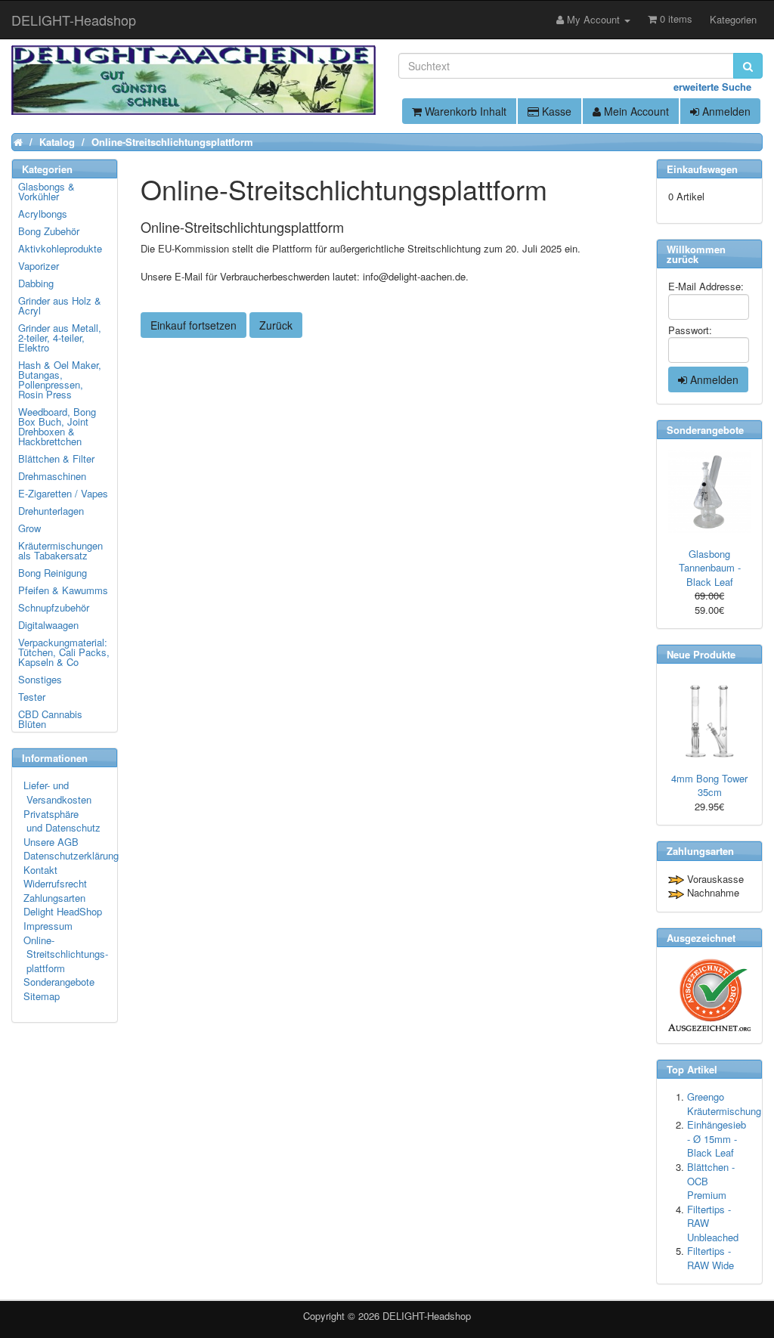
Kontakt (40, 870)
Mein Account (635, 111)
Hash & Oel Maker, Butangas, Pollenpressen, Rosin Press (59, 379)
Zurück (276, 325)
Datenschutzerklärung (71, 855)
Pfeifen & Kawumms (63, 590)
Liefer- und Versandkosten (57, 792)
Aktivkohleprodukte (60, 248)
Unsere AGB (51, 842)
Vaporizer (38, 266)
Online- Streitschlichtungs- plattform (65, 954)
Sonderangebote (58, 981)
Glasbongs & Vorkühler (46, 191)
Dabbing (36, 283)
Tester (31, 696)
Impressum (48, 925)
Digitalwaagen (48, 625)
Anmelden (725, 111)
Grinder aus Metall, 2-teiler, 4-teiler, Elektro (59, 338)
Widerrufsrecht (55, 883)
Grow (29, 528)
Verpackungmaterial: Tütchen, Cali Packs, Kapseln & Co (64, 652)
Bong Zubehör (48, 231)
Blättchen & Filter (56, 458)
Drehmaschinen (52, 476)
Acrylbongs (42, 213)
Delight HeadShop (62, 911)
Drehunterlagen (51, 510)
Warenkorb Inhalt (464, 111)
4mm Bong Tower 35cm (709, 785)
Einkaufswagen (702, 169)
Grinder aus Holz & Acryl (59, 305)
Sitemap (41, 996)
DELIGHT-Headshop (426, 1316)
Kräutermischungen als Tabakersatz (60, 550)
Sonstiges (40, 679)
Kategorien (733, 19)
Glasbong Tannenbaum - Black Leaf (710, 568)
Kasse (555, 111)
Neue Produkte (701, 654)
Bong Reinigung (52, 572)
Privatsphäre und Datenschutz (62, 821)
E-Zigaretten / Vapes (63, 493)
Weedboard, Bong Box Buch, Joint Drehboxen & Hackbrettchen (57, 426)
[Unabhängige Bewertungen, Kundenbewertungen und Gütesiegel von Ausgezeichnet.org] (709, 995)
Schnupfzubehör (53, 607)
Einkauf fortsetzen (193, 325)
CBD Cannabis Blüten (50, 719)
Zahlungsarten (54, 897)
